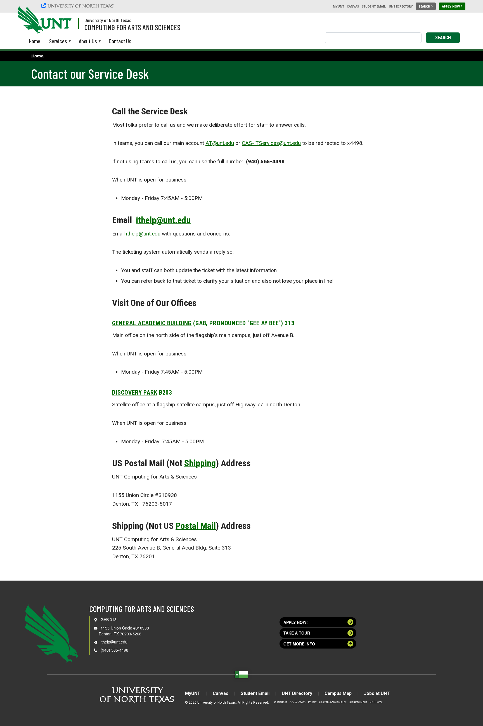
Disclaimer (280, 702)
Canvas (353, 6)
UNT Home (376, 702)
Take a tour (296, 633)
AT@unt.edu (219, 143)
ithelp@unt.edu (163, 220)
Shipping (200, 463)
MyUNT (338, 6)
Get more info (299, 644)
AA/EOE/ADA (298, 702)
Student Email (374, 6)
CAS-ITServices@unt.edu (271, 143)
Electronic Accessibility (332, 702)
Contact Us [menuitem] (120, 40)
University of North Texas (107, 20)
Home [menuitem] (34, 40)
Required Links (358, 702)
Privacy (312, 702)
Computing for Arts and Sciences (132, 27)
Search (443, 37)
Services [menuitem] (58, 41)
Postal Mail (196, 525)
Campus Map (338, 693)
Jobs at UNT (377, 693)
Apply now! (295, 622)
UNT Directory (401, 6)
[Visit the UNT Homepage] (63, 20)
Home (37, 55)
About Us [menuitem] (88, 41)
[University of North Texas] (78, 6)
